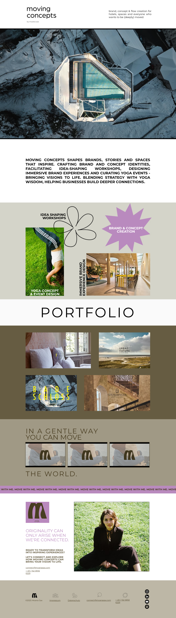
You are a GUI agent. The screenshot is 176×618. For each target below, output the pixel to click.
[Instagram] (147, 591)
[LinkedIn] (147, 596)
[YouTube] (147, 602)
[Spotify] (147, 607)
